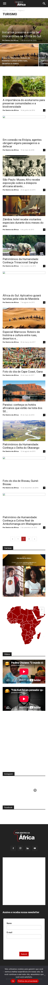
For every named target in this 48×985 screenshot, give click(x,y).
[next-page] (34, 539)
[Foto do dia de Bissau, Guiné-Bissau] (24, 467)
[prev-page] (12, 539)
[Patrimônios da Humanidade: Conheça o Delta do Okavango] (24, 430)
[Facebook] (13, 848)
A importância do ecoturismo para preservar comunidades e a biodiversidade (24, 103)
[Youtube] (34, 848)
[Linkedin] (27, 848)
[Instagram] (20, 848)
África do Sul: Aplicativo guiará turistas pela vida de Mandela (22, 297)
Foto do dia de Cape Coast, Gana (23, 371)
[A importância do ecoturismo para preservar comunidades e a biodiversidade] (24, 86)
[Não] (44, 975)
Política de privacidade (27, 981)
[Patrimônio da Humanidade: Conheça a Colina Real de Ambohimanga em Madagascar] (24, 503)
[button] (4, 3)
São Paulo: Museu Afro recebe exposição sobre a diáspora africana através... (21, 183)
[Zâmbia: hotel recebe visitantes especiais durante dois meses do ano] (24, 205)
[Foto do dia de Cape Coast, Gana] (24, 357)
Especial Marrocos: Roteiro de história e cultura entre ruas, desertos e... (21, 335)
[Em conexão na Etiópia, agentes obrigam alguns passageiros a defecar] (24, 126)
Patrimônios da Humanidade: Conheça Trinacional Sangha (21, 261)
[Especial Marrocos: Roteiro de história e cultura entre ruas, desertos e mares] (19, 58)
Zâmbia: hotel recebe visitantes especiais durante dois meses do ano (23, 223)
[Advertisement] (24, 743)
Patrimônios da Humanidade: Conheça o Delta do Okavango (21, 446)
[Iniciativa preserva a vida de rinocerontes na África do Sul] (24, 30)
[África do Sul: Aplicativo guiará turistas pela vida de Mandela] (24, 281)
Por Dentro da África (10, 40)
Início (5, 10)
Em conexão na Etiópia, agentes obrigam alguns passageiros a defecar (22, 143)
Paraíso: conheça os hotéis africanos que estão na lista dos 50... (22, 408)
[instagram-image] (13, 789)
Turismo (12, 10)
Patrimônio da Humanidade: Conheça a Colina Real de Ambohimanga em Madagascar (22, 520)
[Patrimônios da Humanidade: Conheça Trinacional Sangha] (24, 245)
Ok (13, 981)
